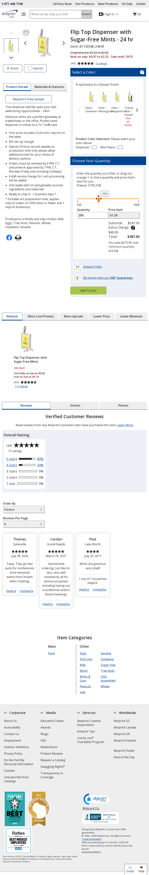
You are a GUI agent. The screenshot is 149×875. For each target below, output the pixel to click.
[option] (89, 101)
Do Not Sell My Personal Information (20, 762)
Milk (83, 665)
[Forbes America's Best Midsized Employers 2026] (18, 841)
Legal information (91, 839)
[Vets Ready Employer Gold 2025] (39, 809)
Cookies (10, 771)
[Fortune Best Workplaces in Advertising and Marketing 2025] (15, 809)
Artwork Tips (86, 731)
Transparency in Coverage (52, 775)
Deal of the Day (124, 757)
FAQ (43, 740)
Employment (12, 740)
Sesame (106, 653)
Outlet (142, 4)
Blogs (44, 734)
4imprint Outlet (124, 751)
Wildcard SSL (91, 809)
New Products (108, 4)
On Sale (127, 4)
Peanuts (85, 686)
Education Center (52, 721)
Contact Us (11, 734)
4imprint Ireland (125, 740)
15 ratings (101, 63)
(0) (137, 15)
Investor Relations (17, 747)
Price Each (115, 210)
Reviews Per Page (15, 518)
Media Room (49, 747)
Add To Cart (88, 291)
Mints (84, 671)
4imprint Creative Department (89, 723)
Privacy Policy (13, 754)
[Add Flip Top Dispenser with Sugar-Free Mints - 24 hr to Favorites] (26, 33)
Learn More (125, 425)
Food (51, 653)
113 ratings (22, 386)
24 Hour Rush (62, 4)
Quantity (83, 210)
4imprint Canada (125, 727)
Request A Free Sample (28, 99)
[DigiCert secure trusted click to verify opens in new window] (97, 799)
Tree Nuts (108, 671)
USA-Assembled (108, 679)
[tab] (17, 87)
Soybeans (107, 659)
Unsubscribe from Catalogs (16, 779)
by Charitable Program (90, 740)
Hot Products (84, 4)
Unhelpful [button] (26, 591)
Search (86, 14)
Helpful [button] (11, 591)
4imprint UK (122, 734)
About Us (10, 721)
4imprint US (122, 721)
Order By (9, 503)
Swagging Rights (53, 767)
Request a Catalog (53, 760)
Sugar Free (108, 665)
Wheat (105, 686)
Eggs (83, 653)
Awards (46, 727)
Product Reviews (52, 754)
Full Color (86, 659)
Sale (82, 692)
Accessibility (12, 727)
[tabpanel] (74, 512)
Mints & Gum (85, 679)
